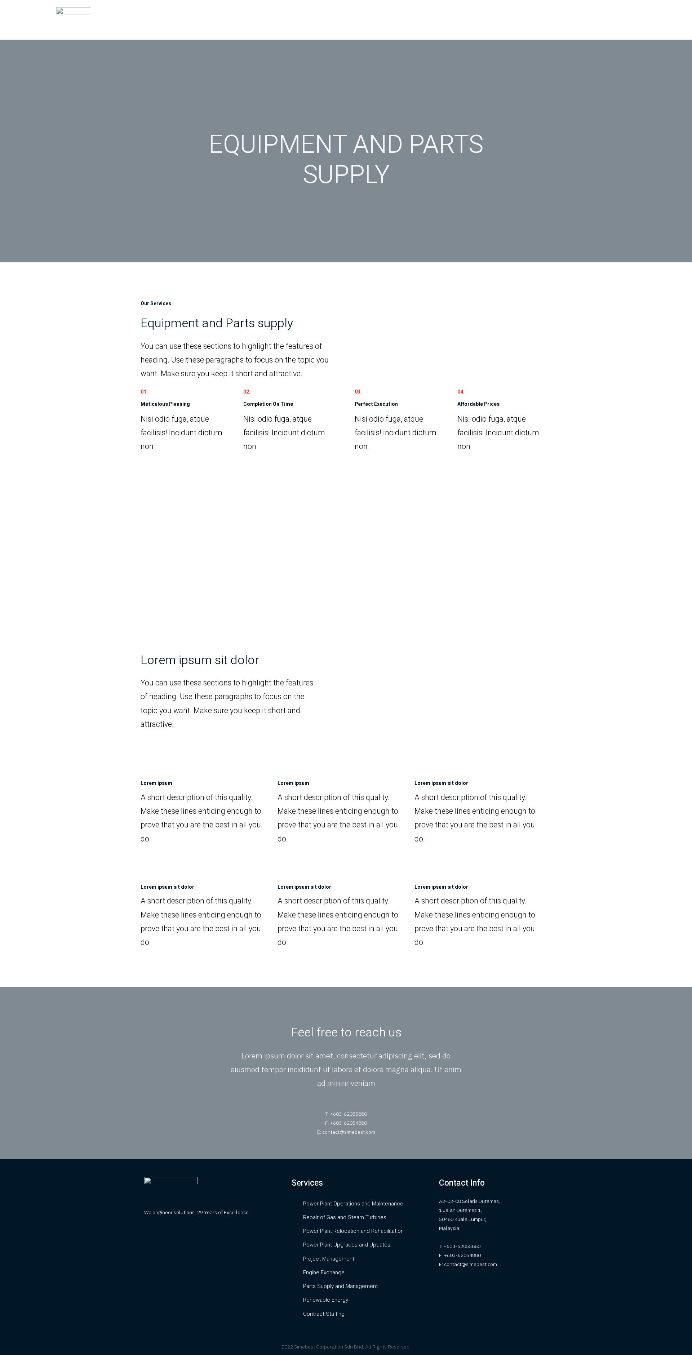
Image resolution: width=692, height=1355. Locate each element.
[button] (617, 19)
